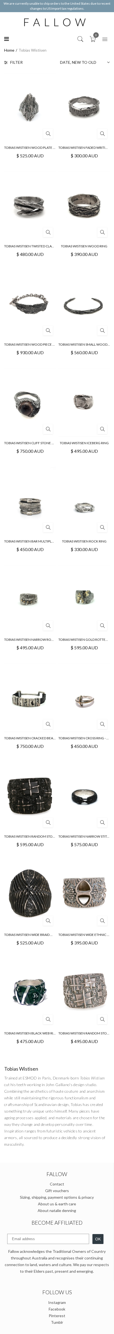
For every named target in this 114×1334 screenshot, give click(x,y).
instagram (57, 1302)
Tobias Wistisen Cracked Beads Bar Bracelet (42, 738)
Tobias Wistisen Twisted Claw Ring (33, 246)
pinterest (57, 1315)
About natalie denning (57, 1210)
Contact (57, 1184)
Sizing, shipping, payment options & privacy (57, 1197)
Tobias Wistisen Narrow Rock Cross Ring (39, 639)
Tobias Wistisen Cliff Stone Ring (31, 443)
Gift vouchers (57, 1190)
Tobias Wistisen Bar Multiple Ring (33, 541)
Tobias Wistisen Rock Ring (84, 541)
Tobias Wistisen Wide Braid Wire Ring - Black (41, 935)
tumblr (57, 1322)
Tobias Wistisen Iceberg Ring (84, 443)
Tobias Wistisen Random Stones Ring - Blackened (46, 836)
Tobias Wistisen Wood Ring (84, 246)
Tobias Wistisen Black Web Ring (31, 1033)
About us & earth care (57, 1203)
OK (98, 1239)
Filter (16, 62)
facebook (57, 1309)
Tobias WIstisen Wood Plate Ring (32, 147)
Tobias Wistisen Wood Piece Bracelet (36, 344)
